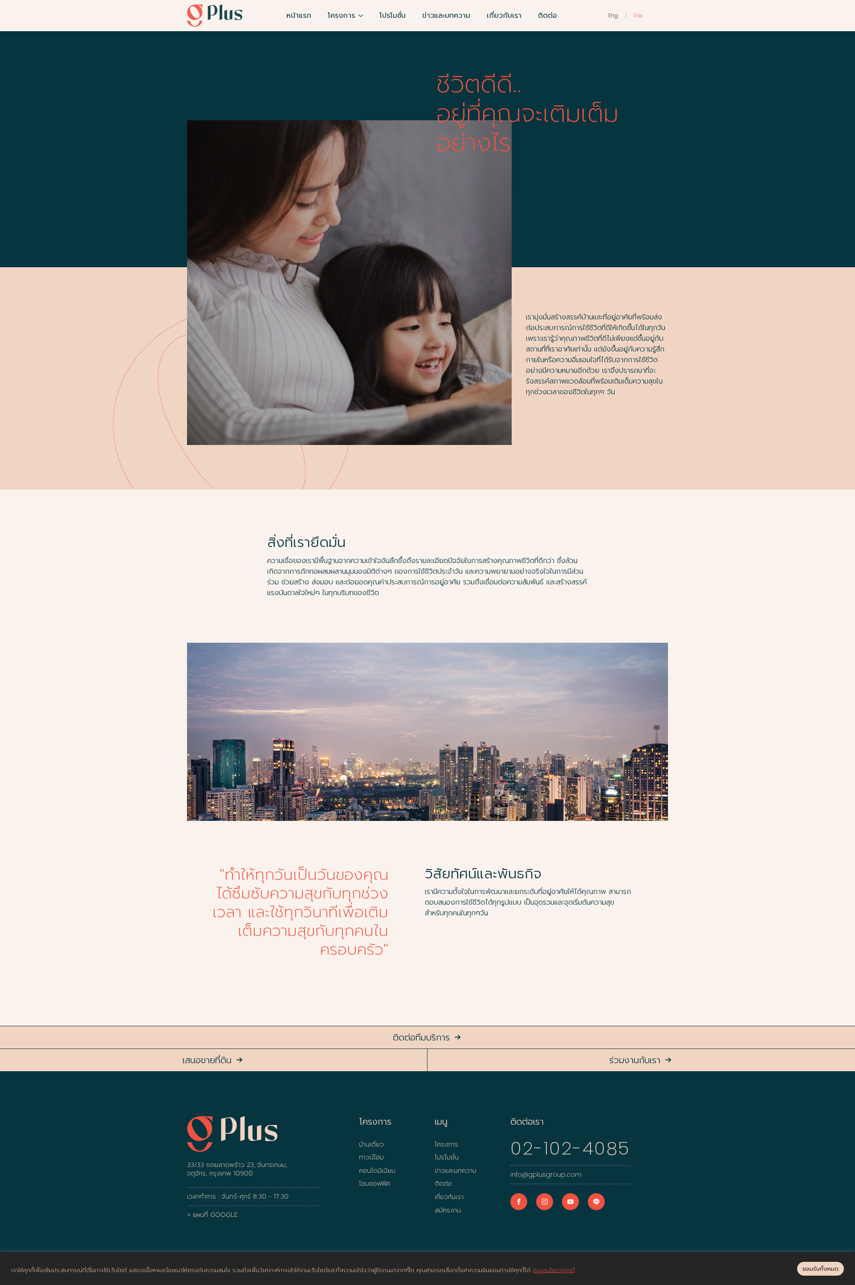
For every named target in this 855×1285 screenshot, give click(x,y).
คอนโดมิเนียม (377, 1171)
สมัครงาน (448, 1210)
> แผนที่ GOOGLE (212, 1215)
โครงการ (341, 15)
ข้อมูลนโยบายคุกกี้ (554, 1270)
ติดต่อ (547, 15)
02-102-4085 (570, 1148)
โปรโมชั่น (392, 15)
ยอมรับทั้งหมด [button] (820, 1269)
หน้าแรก (298, 15)
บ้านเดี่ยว (371, 1144)
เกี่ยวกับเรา (504, 15)
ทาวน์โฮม (371, 1157)
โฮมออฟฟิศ (374, 1183)
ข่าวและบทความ (446, 15)
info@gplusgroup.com (546, 1175)
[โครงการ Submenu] (362, 15)
